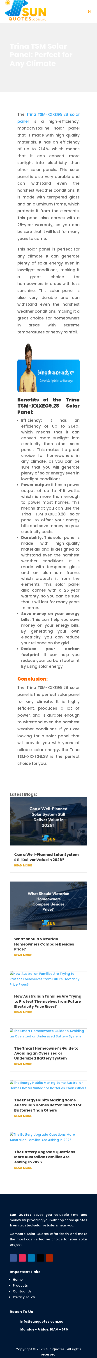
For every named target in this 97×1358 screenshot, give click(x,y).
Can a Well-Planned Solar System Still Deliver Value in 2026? (46, 857)
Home (18, 1279)
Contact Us (22, 1291)
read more (23, 865)
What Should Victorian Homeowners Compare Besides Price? (44, 944)
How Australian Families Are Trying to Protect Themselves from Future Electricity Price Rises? (47, 1001)
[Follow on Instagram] (22, 1258)
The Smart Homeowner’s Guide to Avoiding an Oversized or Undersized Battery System (46, 1053)
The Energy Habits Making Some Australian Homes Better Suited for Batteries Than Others (47, 1105)
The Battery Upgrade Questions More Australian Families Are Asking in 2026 (44, 1157)
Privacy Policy (24, 1297)
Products (20, 1285)
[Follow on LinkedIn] (31, 1258)
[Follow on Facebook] (13, 1258)
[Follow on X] (40, 1258)
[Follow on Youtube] (49, 1258)
